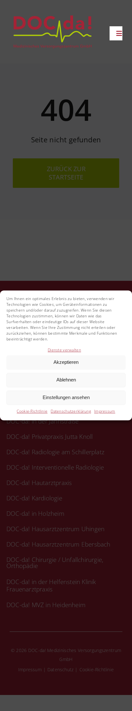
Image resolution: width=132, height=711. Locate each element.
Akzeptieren (66, 362)
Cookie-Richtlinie (32, 411)
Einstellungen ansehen (66, 397)
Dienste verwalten (64, 350)
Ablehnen (66, 380)
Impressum (104, 411)
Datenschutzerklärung (71, 411)
